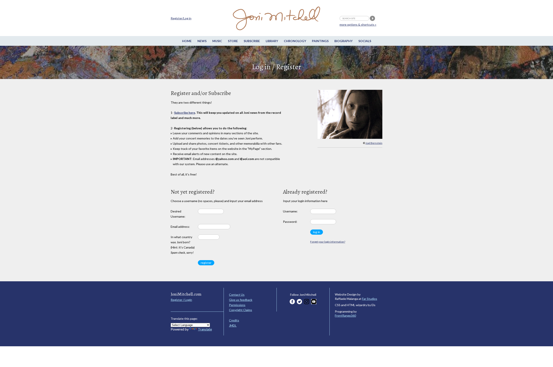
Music (217, 41)
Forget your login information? (327, 241)
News (202, 41)
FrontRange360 (345, 315)
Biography (343, 41)
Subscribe (252, 41)
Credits (234, 320)
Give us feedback (240, 300)
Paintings (320, 41)
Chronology (295, 41)
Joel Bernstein (373, 143)
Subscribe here (184, 112)
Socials (364, 41)
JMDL (233, 325)
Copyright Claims (240, 310)
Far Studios (369, 299)
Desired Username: (178, 213)
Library (272, 41)
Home (187, 41)
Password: (290, 221)
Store (233, 41)
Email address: (180, 226)
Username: (290, 211)
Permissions (237, 305)
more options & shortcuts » (358, 24)
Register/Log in (181, 18)
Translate (205, 329)
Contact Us (237, 294)
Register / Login (181, 300)
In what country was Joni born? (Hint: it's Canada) (183, 244)
